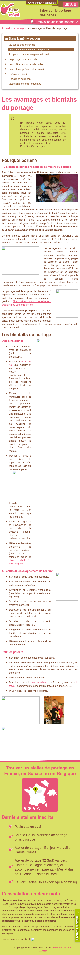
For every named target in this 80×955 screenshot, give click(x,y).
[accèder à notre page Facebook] (32, 939)
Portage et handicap (20, 78)
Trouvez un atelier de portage (55, 22)
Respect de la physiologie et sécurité (29, 54)
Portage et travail (18, 74)
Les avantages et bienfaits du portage (29, 49)
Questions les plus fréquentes (25, 83)
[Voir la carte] (40, 795)
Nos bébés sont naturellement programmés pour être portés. (26, 302)
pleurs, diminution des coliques (20, 561)
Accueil (6, 28)
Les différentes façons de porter (26, 64)
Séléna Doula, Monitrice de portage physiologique (41, 836)
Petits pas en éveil (28, 826)
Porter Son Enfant (10, 10)
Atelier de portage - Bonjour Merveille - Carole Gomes (43, 849)
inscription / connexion (43, 2)
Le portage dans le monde (23, 59)
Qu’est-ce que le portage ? (23, 44)
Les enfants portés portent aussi (26, 69)
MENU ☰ (70, 4)
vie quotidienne (39, 682)
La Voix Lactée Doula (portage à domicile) (46, 882)
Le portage (18, 28)
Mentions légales (62, 947)
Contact (43, 951)
